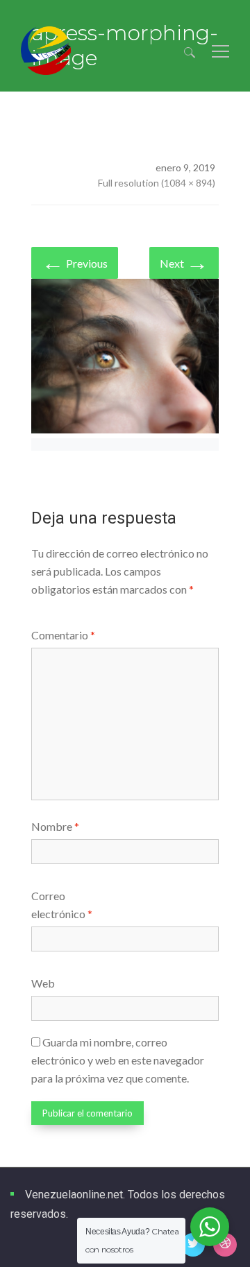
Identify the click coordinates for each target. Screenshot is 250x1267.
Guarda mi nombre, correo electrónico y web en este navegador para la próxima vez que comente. (117, 1060)
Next (184, 261)
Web (43, 983)
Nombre (55, 826)
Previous (75, 261)
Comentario (63, 634)
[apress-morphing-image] (125, 358)
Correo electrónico (61, 904)
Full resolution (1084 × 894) (156, 183)
